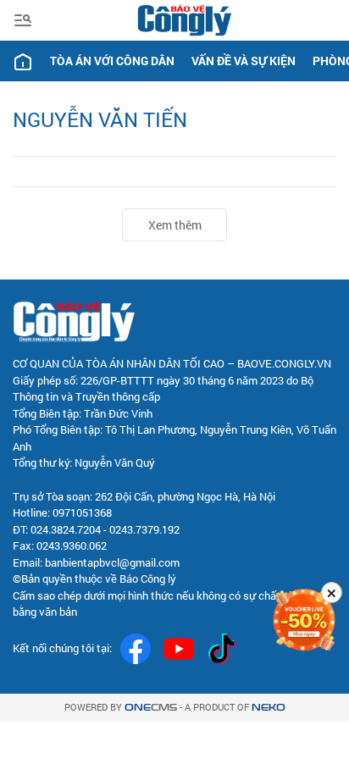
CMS (151, 707)
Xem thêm (175, 225)
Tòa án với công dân (112, 61)
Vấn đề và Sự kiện (243, 61)
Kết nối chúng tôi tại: (62, 648)
